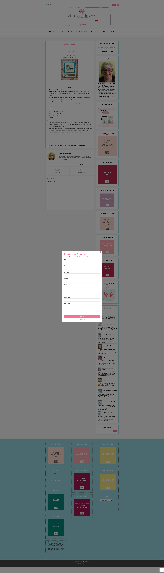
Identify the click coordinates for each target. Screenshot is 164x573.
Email (65, 259)
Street (65, 284)
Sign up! (82, 316)
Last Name (66, 272)
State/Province (67, 297)
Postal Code (67, 303)
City (65, 290)
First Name (66, 265)
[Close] (100, 252)
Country (66, 278)
